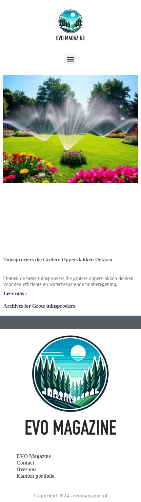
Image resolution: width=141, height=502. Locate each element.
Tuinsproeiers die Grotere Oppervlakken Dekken (57, 259)
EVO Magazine (33, 456)
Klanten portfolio (35, 476)
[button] (70, 59)
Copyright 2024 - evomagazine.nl (70, 495)
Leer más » (15, 293)
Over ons (26, 469)
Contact (25, 463)
